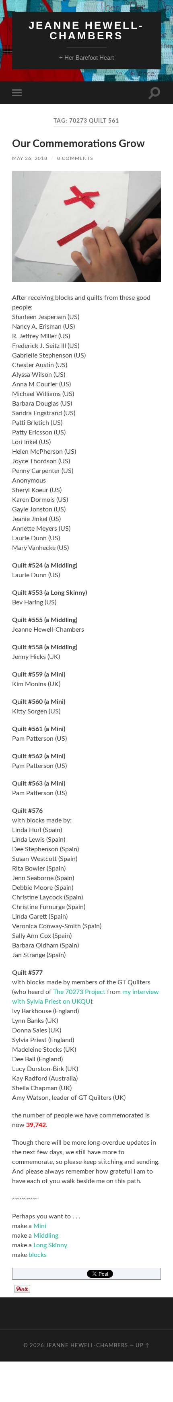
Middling (45, 1235)
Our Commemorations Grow (78, 144)
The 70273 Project (79, 992)
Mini (39, 1226)
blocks (37, 1255)
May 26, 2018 (29, 158)
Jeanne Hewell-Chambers (86, 30)
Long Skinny (50, 1245)
